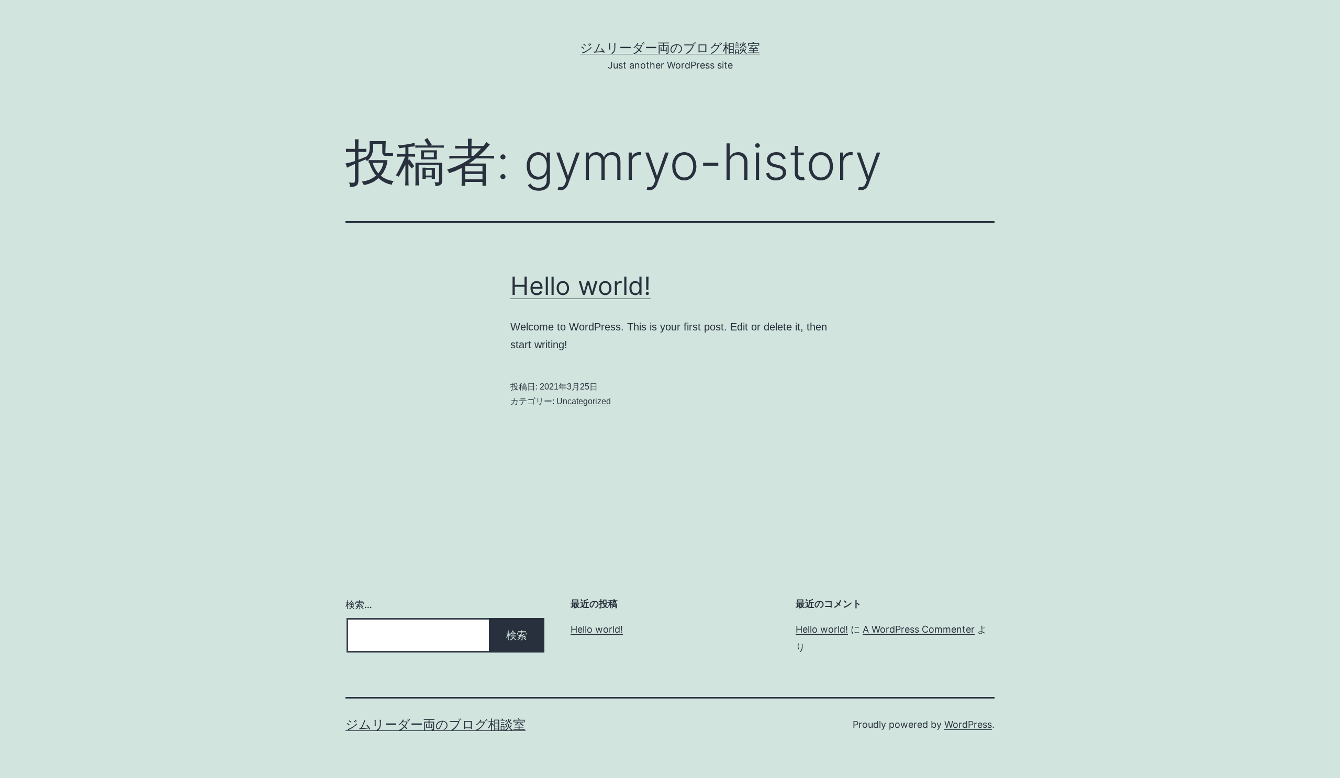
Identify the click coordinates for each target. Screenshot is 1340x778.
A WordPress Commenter (919, 629)
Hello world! (580, 285)
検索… (358, 604)
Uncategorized (583, 401)
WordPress (968, 724)
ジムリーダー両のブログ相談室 (670, 47)
